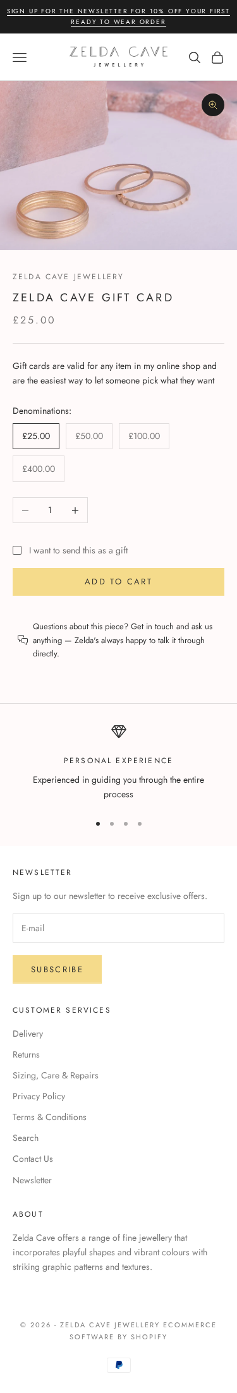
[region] (118, 763)
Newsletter (32, 1180)
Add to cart (118, 582)
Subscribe (57, 969)
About (28, 1214)
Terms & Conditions (50, 1117)
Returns (26, 1054)
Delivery (28, 1033)
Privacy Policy (39, 1096)
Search (26, 1137)
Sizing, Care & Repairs (56, 1075)
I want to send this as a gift (78, 550)
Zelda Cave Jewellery (68, 276)
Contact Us (33, 1158)
